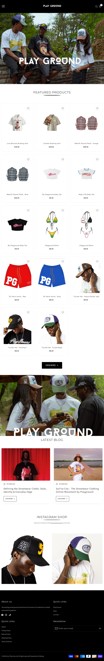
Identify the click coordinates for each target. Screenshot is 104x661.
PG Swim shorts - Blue (52, 297)
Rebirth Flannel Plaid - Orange (86, 143)
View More (51, 365)
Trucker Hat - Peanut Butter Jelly (86, 297)
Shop (55, 611)
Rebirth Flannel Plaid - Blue (17, 194)
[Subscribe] (99, 628)
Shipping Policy (7, 638)
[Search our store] (97, 6)
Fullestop (41, 656)
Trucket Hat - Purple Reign (52, 348)
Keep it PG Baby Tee (86, 194)
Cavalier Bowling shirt (51, 143)
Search (4, 627)
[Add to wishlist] (28, 108)
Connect (56, 615)
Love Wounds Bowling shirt (17, 143)
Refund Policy (6, 634)
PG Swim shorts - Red (17, 297)
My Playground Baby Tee (52, 194)
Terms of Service (7, 642)
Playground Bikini (52, 245)
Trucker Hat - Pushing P (17, 348)
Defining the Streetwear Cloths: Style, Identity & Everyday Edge (25, 490)
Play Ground (57, 607)
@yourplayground (56, 523)
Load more (9, 499)
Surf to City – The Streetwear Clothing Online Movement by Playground (77, 490)
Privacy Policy (6, 631)
